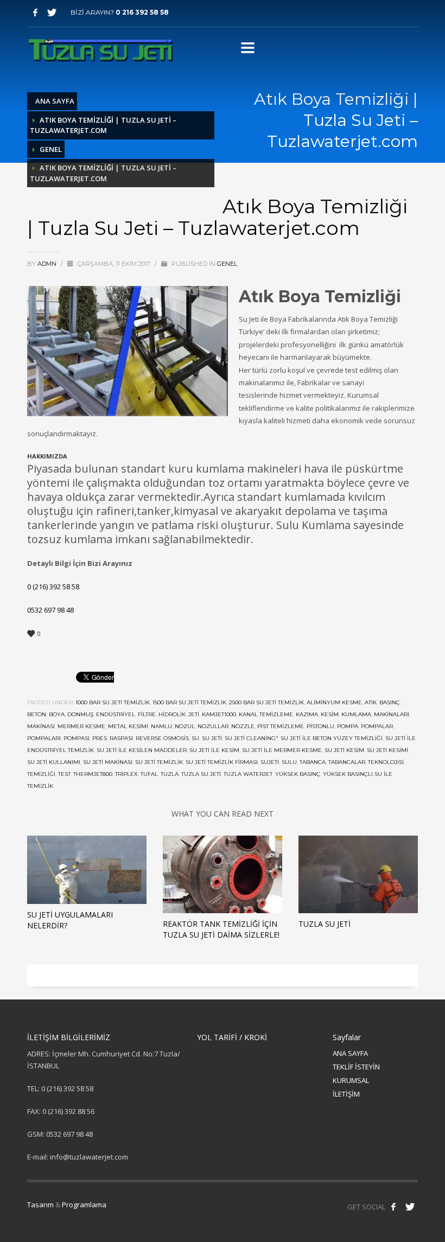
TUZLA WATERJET (248, 774)
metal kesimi (128, 726)
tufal (149, 774)
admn (47, 263)
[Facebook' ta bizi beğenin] (393, 1207)
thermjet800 (92, 774)
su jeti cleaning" (251, 738)
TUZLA (170, 774)
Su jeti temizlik (159, 762)
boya (57, 714)
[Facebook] (35, 12)
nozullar (213, 726)
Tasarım (40, 1204)
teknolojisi (386, 762)
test (64, 774)
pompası (76, 738)
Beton (36, 714)
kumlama (356, 714)
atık (371, 702)
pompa (347, 726)
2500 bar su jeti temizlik (266, 702)
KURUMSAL (351, 1080)
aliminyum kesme (334, 702)
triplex (126, 774)
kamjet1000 (219, 714)
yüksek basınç (297, 774)
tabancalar (346, 762)
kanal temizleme (266, 714)
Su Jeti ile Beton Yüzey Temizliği (332, 738)
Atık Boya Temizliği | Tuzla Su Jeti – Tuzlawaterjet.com (103, 125)
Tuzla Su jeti (201, 774)
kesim (330, 714)
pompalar (377, 726)
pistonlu (320, 726)
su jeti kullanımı (53, 762)
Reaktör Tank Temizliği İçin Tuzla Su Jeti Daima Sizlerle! (221, 929)
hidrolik (172, 714)
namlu (161, 726)
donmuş (80, 714)
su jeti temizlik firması (222, 762)
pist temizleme (280, 726)
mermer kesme (81, 726)
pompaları (44, 738)
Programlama (84, 1204)
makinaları (391, 714)
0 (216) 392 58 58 (53, 586)
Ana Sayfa (54, 101)
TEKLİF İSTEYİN (356, 1067)
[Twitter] (51, 12)
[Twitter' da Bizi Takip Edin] (410, 1207)
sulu (289, 762)
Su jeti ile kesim (214, 750)
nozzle (243, 726)
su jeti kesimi (387, 750)
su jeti (212, 738)
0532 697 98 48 (50, 610)
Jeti (193, 714)
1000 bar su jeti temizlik (112, 702)
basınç (389, 702)
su (195, 738)
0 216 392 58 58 (142, 12)
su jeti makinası (107, 762)
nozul (185, 726)
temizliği (41, 774)
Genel (51, 149)
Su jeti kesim (344, 750)
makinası (41, 726)
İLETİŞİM (346, 1094)
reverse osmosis (162, 738)
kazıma (307, 714)
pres (99, 738)
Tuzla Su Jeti (324, 924)
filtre (147, 714)
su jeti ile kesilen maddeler (142, 750)
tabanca (313, 762)
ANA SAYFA (350, 1053)
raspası (121, 738)
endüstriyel (115, 714)
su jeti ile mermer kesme (282, 750)
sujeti (269, 762)
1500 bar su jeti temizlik (189, 702)
